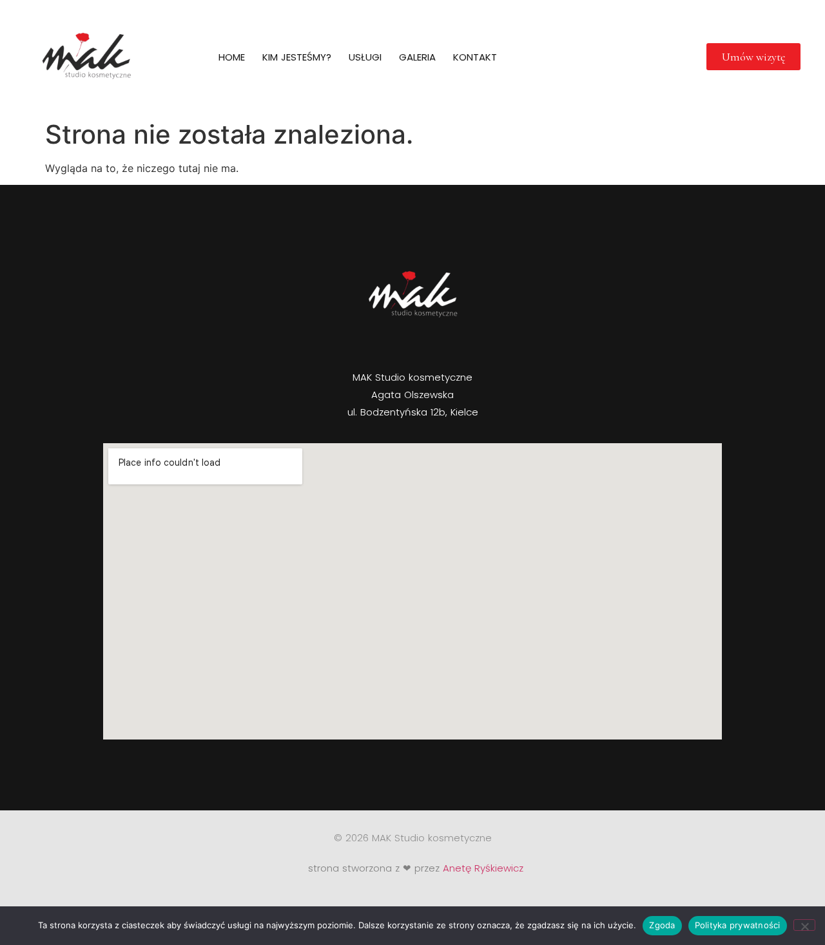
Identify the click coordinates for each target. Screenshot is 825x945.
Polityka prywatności (738, 925)
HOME (231, 57)
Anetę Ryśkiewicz (483, 868)
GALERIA (417, 57)
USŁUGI (365, 57)
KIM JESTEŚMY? (296, 57)
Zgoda (662, 925)
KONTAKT (475, 57)
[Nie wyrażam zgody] (804, 925)
